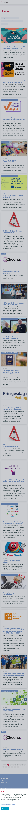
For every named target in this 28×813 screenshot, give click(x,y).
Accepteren (5, 808)
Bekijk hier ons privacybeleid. (8, 804)
